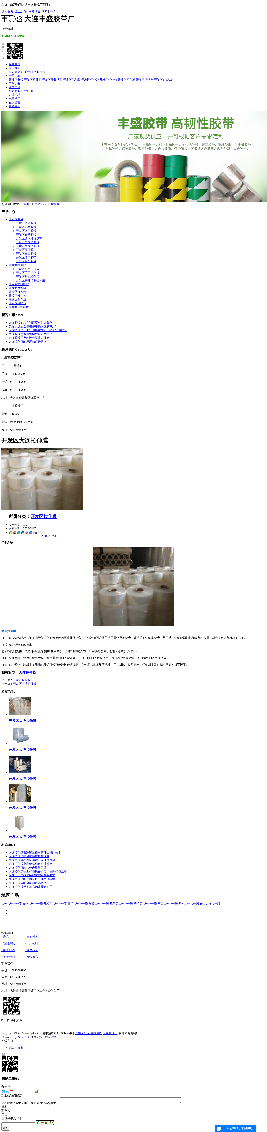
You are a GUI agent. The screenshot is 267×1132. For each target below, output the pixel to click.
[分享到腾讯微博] (19, 533)
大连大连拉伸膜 (11, 903)
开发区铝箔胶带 (26, 261)
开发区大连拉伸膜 (24, 683)
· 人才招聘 (31, 943)
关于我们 (14, 68)
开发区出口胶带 (26, 253)
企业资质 (39, 71)
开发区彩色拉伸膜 (27, 276)
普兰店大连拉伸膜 (145, 903)
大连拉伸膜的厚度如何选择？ (27, 341)
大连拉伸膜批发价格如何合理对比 (30, 863)
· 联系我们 (31, 950)
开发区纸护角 (144, 79)
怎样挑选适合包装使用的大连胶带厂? (32, 326)
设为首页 (7, 11)
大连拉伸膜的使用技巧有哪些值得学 (32, 879)
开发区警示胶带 (26, 230)
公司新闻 (14, 91)
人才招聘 (14, 94)
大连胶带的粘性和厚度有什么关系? (31, 322)
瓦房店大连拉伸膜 (121, 903)
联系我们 (27, 71)
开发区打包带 (90, 79)
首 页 (26, 204)
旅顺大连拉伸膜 (99, 903)
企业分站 (21, 11)
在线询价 (50, 535)
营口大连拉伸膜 (168, 903)
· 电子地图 (8, 950)
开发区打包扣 (108, 79)
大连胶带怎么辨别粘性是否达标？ (30, 334)
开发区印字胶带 (26, 257)
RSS (45, 11)
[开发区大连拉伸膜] (42, 508)
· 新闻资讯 (8, 943)
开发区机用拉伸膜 (27, 268)
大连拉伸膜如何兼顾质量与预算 (29, 856)
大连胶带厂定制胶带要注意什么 (29, 337)
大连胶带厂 (110, 1033)
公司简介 (14, 71)
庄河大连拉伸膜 (78, 903)
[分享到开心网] (19, 1091)
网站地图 (34, 11)
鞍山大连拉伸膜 (210, 903)
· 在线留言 (31, 956)
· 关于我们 (8, 956)
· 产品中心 (8, 936)
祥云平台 (23, 1037)
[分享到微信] (36, 1091)
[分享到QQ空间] (11, 533)
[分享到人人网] (23, 533)
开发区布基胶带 (26, 234)
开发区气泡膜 (72, 79)
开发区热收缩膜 (52, 79)
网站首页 (14, 64)
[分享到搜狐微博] (28, 1091)
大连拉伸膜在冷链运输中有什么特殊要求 (35, 852)
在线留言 (14, 102)
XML (53, 11)
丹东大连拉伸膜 (189, 903)
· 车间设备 (31, 936)
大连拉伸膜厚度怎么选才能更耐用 (30, 886)
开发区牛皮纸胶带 (27, 242)
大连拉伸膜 (27, 672)
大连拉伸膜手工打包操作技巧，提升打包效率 (38, 330)
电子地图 (14, 98)
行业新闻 (27, 91)
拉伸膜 (55, 204)
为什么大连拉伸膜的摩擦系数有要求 (32, 875)
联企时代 (51, 1037)
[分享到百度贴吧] (23, 1091)
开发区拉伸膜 (32, 79)
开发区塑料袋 (126, 79)
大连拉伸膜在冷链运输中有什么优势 (32, 860)
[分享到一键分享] (7, 1091)
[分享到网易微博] (27, 533)
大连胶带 (81, 1033)
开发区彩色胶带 (26, 226)
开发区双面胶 (24, 249)
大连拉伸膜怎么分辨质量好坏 (27, 867)
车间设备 (14, 83)
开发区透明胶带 (26, 223)
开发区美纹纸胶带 (27, 246)
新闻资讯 (14, 87)
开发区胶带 (16, 79)
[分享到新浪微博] (15, 533)
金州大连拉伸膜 (33, 903)
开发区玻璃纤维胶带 (29, 238)
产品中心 (14, 75)
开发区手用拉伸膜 (27, 272)
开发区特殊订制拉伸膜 (30, 280)
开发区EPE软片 (164, 79)
